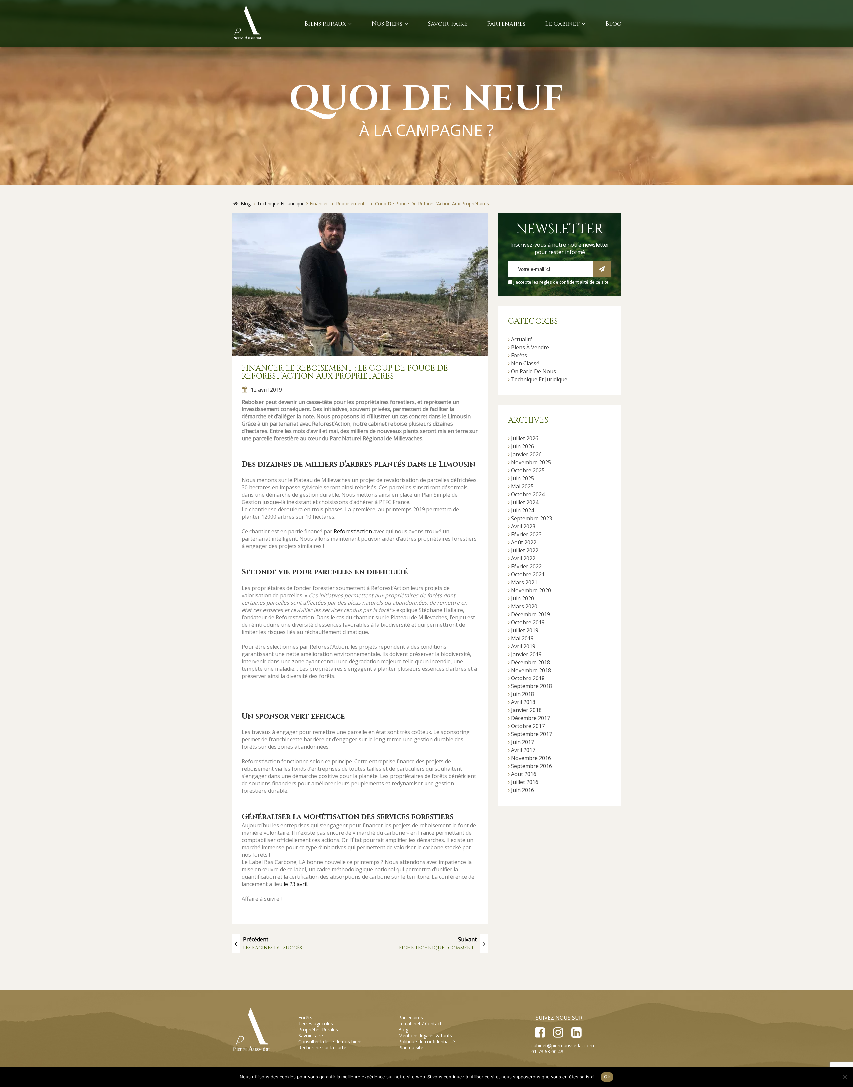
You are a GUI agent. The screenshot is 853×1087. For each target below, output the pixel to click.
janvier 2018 (526, 710)
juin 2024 (522, 510)
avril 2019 (523, 646)
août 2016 (523, 774)
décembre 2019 (530, 614)
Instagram (558, 1032)
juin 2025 (522, 478)
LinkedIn (576, 1032)
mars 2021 (524, 582)
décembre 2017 (530, 718)
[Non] (844, 1077)
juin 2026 (522, 446)
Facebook (540, 1032)
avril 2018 (523, 702)
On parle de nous (533, 371)
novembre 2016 (531, 758)
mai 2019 (522, 638)
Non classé (525, 363)
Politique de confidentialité (426, 1041)
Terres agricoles (315, 1023)
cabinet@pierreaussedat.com (562, 1045)
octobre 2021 (528, 574)
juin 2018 (522, 694)
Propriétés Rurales (318, 1029)
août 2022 (523, 542)
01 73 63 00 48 (547, 1051)
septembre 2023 (531, 518)
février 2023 (526, 534)
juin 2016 (522, 790)
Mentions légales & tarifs (425, 1035)
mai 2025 (522, 486)
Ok (607, 1076)
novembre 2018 (531, 670)
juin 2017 (522, 742)
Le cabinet (562, 24)
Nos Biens (387, 24)
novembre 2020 (531, 590)
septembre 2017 (531, 734)
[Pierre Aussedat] (247, 23)
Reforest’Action (353, 531)
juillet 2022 (524, 550)
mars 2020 (524, 606)
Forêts (519, 355)
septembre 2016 (531, 766)
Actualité (522, 339)
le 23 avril (295, 884)
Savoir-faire (447, 24)
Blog (613, 24)
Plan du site (410, 1047)
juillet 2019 (524, 630)
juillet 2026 (524, 438)
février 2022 (526, 566)
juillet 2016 (524, 782)
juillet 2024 (524, 502)
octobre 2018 (528, 678)
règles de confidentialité (563, 282)
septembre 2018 (531, 686)
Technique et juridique (539, 379)
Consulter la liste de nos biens (330, 1041)
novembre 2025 (531, 462)
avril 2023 (523, 526)
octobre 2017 (528, 726)
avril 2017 (523, 750)
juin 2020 (522, 598)
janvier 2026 (526, 454)
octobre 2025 (528, 470)
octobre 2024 (528, 494)
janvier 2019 (526, 654)
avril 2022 (523, 558)
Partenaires (506, 24)
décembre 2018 (530, 662)
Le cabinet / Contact (420, 1023)
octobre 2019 (528, 622)
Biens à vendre (530, 347)
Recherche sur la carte (322, 1047)
